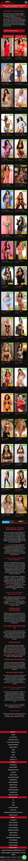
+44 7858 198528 (15, 852)
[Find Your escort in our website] (8, 2)
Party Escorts (13, 835)
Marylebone (13, 787)
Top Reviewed (13, 840)
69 (13, 800)
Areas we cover (13, 795)
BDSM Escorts (13, 815)
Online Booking (13, 744)
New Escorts (13, 832)
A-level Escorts (13, 807)
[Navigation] (25, 1)
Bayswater (13, 765)
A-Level (21, 599)
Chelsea (13, 772)
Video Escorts (13, 845)
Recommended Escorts (13, 837)
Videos (13, 752)
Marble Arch (13, 785)
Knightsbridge (13, 782)
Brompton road (13, 770)
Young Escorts (13, 842)
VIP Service (13, 820)
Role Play (13, 810)
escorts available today (13, 704)
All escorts (13, 737)
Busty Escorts (13, 825)
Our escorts (7, 545)
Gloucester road (13, 777)
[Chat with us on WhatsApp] (24, 857)
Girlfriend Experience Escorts (13, 812)
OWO (13, 805)
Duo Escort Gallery (13, 742)
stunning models (8, 584)
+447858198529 (13, 715)
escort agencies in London (10, 653)
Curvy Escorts (13, 827)
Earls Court (13, 775)
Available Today (13, 739)
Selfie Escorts (13, 822)
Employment (13, 747)
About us (13, 757)
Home (13, 734)
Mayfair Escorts (13, 790)
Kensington (13, 780)
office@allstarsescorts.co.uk (15, 850)
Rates (13, 749)
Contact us (13, 759)
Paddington (13, 792)
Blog (13, 754)
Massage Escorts (13, 830)
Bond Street (13, 767)
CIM (13, 802)
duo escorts (12, 602)
